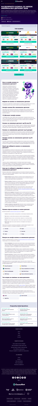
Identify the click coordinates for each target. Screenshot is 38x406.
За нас (19, 358)
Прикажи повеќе (18, 74)
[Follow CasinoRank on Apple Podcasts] (25, 379)
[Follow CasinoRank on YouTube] (20, 379)
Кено (19, 334)
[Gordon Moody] (28, 391)
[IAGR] (7, 391)
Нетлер (23, 285)
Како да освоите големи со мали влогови (19, 348)
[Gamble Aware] (17, 395)
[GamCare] (19, 391)
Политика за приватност (19, 365)
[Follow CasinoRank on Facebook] (13, 379)
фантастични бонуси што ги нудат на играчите (26, 239)
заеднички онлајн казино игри (15, 211)
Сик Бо (19, 336)
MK (18, 381)
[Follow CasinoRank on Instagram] (15, 379)
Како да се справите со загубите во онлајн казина (18, 352)
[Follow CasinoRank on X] (18, 379)
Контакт (18, 360)
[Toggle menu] (2, 1)
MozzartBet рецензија (28, 43)
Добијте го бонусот (10, 41)
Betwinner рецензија (10, 43)
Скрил (20, 285)
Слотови (18, 338)
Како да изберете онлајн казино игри (19, 346)
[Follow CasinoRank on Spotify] (22, 379)
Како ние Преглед (18, 362)
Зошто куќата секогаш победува (19, 344)
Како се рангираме (18, 364)
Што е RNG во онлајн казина (18, 350)
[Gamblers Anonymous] (12, 391)
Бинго (19, 332)
